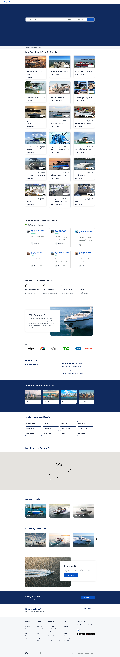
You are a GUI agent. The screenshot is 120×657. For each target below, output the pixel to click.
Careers (26, 635)
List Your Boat (71, 575)
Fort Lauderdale (67, 628)
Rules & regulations (40, 635)
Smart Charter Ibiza (29, 631)
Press (26, 633)
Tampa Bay (66, 631)
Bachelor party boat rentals (53, 642)
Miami (65, 624)
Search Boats (87, 597)
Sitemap (92, 653)
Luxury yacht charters (52, 631)
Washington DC (67, 640)
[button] (52, 468)
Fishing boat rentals (52, 628)
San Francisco (67, 642)
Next (97, 395)
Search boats (39, 624)
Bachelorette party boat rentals (54, 640)
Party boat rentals (51, 638)
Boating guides (40, 638)
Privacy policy (80, 653)
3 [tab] (61, 550)
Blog (38, 633)
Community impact (40, 631)
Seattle (65, 633)
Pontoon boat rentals (52, 635)
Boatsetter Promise (29, 628)
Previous (23, 395)
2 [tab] (60, 407)
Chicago (66, 635)
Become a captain (40, 628)
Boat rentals (50, 624)
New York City (67, 638)
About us (111, 1)
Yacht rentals (50, 633)
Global (65, 645)
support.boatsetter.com (87, 610)
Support (117, 1)
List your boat (104, 1)
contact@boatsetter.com (87, 608)
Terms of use (87, 653)
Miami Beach (66, 626)
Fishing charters (51, 626)
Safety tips (39, 640)
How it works (27, 626)
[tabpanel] (33, 397)
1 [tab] (59, 407)
